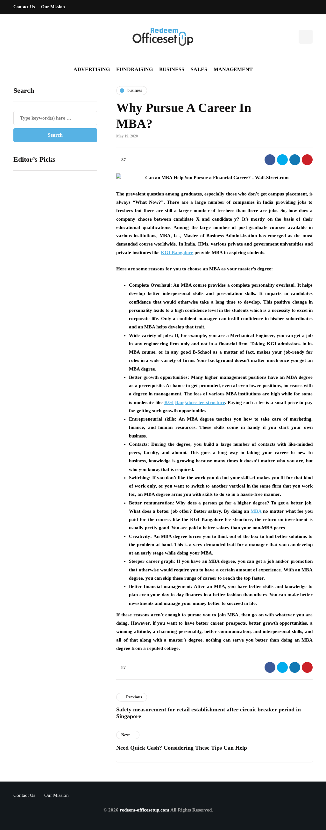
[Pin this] (307, 159)
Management (233, 69)
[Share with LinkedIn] (294, 159)
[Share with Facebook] (270, 159)
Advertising (92, 69)
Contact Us (24, 6)
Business (171, 69)
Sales (199, 69)
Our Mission (53, 6)
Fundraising (134, 69)
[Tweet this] (282, 159)
